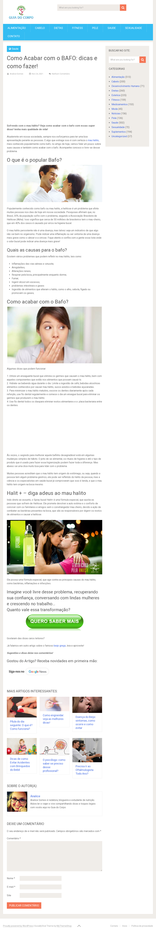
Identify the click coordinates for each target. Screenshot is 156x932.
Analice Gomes (16, 74)
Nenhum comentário (61, 74)
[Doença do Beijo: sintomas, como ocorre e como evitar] (87, 705)
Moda (115, 108)
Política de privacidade (142, 926)
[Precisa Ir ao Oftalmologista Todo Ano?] (87, 750)
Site (9, 895)
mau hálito (93, 140)
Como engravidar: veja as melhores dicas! (53, 719)
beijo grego (60, 645)
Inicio (124, 926)
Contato (14, 36)
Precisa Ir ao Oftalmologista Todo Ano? (84, 770)
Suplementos (119, 131)
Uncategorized (119, 136)
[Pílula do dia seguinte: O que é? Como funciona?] (22, 707)
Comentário (14, 838)
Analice (35, 796)
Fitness (77, 28)
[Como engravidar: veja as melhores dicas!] (54, 704)
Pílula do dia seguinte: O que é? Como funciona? (21, 725)
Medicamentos (120, 104)
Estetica (116, 95)
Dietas (58, 28)
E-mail (11, 886)
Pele (95, 28)
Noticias (116, 113)
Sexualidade (133, 28)
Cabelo (40, 28)
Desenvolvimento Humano (126, 86)
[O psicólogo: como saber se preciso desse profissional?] (54, 747)
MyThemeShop (64, 926)
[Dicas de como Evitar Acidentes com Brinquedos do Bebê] (22, 746)
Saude (112, 28)
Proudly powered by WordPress (18, 926)
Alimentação (17, 28)
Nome (11, 878)
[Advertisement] (54, 100)
